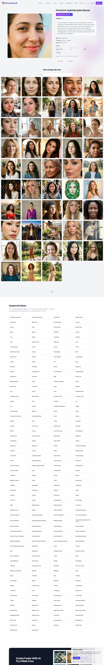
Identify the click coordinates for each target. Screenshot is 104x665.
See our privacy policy (78, 661)
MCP (76, 3)
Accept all (76, 658)
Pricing (81, 3)
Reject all (84, 658)
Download (70, 61)
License (57, 56)
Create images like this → (64, 14)
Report (69, 40)
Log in (92, 3)
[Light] (88, 3)
